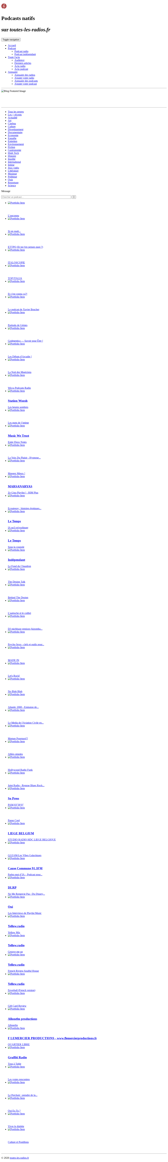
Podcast (12, 48)
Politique (12, 176)
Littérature (13, 170)
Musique (12, 173)
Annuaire (13, 72)
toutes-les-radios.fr (19, 1157)
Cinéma (12, 123)
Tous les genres (16, 111)
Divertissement (15, 129)
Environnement (16, 144)
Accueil (12, 45)
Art (9, 120)
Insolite (11, 159)
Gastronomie (14, 150)
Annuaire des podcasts (26, 80)
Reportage (13, 182)
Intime (11, 164)
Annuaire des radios (24, 75)
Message (5, 191)
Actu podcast (21, 69)
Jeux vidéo (13, 167)
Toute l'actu (14, 57)
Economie (13, 135)
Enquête (12, 138)
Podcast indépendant (25, 54)
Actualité (12, 117)
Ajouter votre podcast (25, 83)
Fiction (11, 147)
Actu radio (19, 66)
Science (12, 185)
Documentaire (15, 132)
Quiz (10, 179)
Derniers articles (22, 63)
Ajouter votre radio (24, 77)
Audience (19, 60)
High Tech (13, 153)
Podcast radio (21, 51)
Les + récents (15, 114)
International (14, 162)
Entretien (12, 141)
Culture (12, 126)
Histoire (12, 156)
